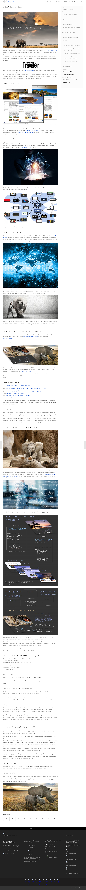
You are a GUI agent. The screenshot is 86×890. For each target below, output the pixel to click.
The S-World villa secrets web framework (70, 14)
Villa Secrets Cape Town (69, 32)
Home (64, 7)
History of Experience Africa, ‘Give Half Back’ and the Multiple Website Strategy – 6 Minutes (26, 388)
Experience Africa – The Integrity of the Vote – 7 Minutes (18, 390)
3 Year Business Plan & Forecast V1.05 (70, 58)
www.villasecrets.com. (8, 338)
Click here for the (73, 840)
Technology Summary (68, 9)
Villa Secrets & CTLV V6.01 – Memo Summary (70, 37)
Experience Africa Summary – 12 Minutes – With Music (18, 385)
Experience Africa (67, 82)
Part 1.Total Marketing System (68, 24)
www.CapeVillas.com (52, 50)
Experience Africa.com (29, 70)
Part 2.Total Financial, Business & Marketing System (71, 27)
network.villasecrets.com (26, 147)
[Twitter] (74, 888)
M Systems (16, 476)
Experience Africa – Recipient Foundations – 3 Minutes (18, 395)
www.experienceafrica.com (21, 342)
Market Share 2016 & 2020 (67, 66)
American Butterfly (35, 142)
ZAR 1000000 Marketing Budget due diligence (71, 48)
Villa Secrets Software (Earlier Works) (70, 29)
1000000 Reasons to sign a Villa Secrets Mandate (72, 45)
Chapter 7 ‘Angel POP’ (9, 241)
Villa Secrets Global (67, 77)
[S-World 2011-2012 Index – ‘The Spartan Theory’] (1, 445)
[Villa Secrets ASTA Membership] (31, 849)
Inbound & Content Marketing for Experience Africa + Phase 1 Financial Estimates (24, 391)
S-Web (64, 12)
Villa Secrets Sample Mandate (69, 50)
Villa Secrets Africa (67, 72)
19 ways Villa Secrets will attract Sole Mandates (72, 53)
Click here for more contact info (73, 873)
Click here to (71, 841)
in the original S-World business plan (33, 130)
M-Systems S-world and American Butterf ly (70, 17)
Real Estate (65, 69)
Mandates (65, 40)
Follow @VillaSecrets (34, 828)
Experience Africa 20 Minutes (12, 398)
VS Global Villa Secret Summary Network (70, 79)
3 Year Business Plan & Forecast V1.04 (70, 61)
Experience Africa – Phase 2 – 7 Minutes (15, 393)
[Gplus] (80, 888)
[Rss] (72, 888)
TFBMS (64, 19)
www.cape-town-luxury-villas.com (30, 336)
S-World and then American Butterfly (26, 132)
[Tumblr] (82, 888)
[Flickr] (78, 888)
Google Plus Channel (26, 371)
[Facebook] (76, 888)
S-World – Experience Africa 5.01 (69, 74)
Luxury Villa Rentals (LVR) (68, 56)
